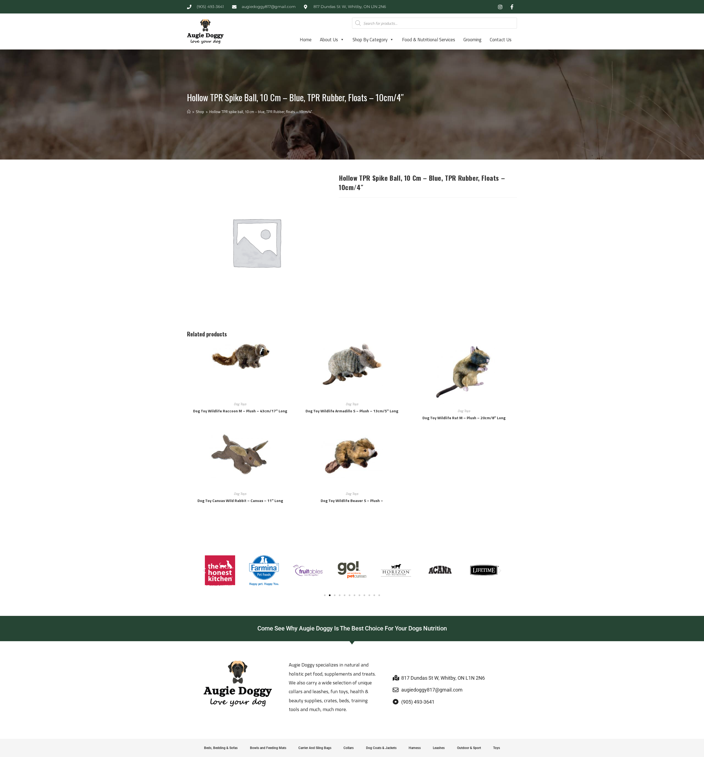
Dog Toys (240, 404)
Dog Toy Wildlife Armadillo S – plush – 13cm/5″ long (352, 411)
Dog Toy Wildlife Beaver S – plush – (352, 500)
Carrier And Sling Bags (314, 748)
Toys (496, 748)
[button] (204, 570)
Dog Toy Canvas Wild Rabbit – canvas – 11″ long (240, 500)
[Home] (189, 111)
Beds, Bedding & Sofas (221, 748)
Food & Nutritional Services (428, 39)
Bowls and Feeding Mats (268, 748)
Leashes (439, 748)
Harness (415, 748)
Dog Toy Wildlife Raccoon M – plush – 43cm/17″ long (240, 411)
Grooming (472, 39)
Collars (348, 748)
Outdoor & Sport (469, 748)
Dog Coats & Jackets (381, 748)
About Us (329, 39)
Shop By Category (370, 39)
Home (306, 39)
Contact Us (501, 39)
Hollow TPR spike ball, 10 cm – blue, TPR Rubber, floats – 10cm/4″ (260, 111)
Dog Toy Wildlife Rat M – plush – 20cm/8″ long (463, 418)
